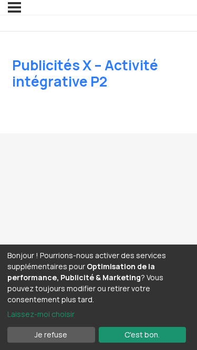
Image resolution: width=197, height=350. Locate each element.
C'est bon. (142, 335)
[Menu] (14, 7)
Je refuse (51, 335)
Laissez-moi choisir (41, 314)
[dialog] (98, 297)
